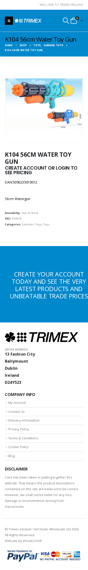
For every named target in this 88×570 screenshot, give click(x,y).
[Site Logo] (28, 20)
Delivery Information (24, 420)
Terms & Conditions (23, 438)
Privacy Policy (18, 429)
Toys (46, 224)
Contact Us (16, 411)
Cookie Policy (18, 447)
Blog (11, 456)
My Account (17, 402)
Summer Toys (31, 224)
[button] (9, 21)
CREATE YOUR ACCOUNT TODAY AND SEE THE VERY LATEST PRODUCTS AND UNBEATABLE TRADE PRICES (49, 285)
